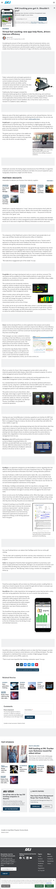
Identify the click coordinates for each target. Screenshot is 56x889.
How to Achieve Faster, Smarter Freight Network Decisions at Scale (23, 190)
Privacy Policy (34, 23)
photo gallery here (34, 119)
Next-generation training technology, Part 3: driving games (5, 686)
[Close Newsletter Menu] (54, 8)
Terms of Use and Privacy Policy (37, 21)
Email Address (29, 709)
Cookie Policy (49, 883)
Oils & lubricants (4, 766)
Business (5, 28)
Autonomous (23, 765)
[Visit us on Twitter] (24, 858)
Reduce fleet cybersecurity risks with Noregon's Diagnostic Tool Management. (5, 696)
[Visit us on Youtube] (31, 858)
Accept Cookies (39, 886)
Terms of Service (41, 23)
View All (47, 806)
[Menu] (2, 2)
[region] (28, 883)
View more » (50, 180)
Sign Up (5, 873)
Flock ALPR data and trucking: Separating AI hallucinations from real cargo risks (41, 769)
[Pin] (36, 664)
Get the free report (11, 809)
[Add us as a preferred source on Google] (21, 664)
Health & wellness (34, 745)
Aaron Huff (10, 37)
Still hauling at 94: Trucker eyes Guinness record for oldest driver (41, 750)
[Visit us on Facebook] (20, 858)
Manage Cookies (5, 886)
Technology (40, 765)
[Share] (25, 664)
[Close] (53, 880)
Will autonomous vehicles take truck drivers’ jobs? (23, 769)
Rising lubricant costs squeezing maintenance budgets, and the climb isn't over (5, 770)
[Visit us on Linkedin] (27, 858)
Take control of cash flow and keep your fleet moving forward (40, 190)
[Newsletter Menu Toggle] (54, 2)
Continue (30, 717)
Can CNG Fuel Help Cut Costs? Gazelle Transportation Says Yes (5, 202)
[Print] (17, 664)
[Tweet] (32, 664)
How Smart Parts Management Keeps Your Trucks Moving (5, 189)
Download (36, 806)
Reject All (49, 886)
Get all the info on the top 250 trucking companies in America (14, 797)
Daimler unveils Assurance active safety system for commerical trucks (23, 686)
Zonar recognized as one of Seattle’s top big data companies (40, 686)
